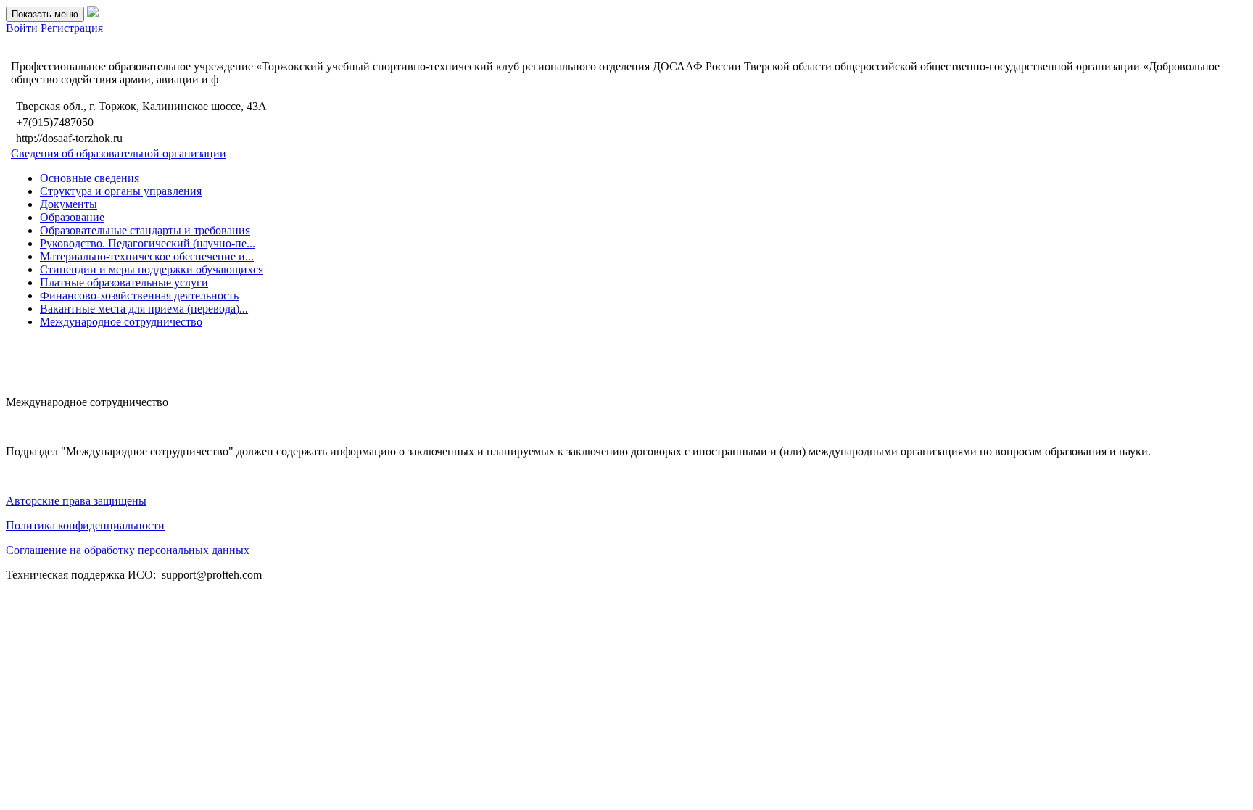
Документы (68, 204)
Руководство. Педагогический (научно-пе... (147, 243)
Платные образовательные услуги (124, 282)
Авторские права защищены (76, 501)
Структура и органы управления (121, 191)
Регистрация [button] (72, 28)
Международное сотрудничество (121, 321)
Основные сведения (89, 178)
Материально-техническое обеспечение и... (147, 256)
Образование (72, 217)
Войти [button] (22, 28)
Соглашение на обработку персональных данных (127, 550)
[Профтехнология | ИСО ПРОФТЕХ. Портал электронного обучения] (93, 13)
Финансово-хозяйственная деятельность (139, 295)
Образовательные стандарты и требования (145, 230)
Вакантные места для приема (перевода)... (144, 308)
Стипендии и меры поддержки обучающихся (151, 269)
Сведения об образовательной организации (118, 153)
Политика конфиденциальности (85, 525)
